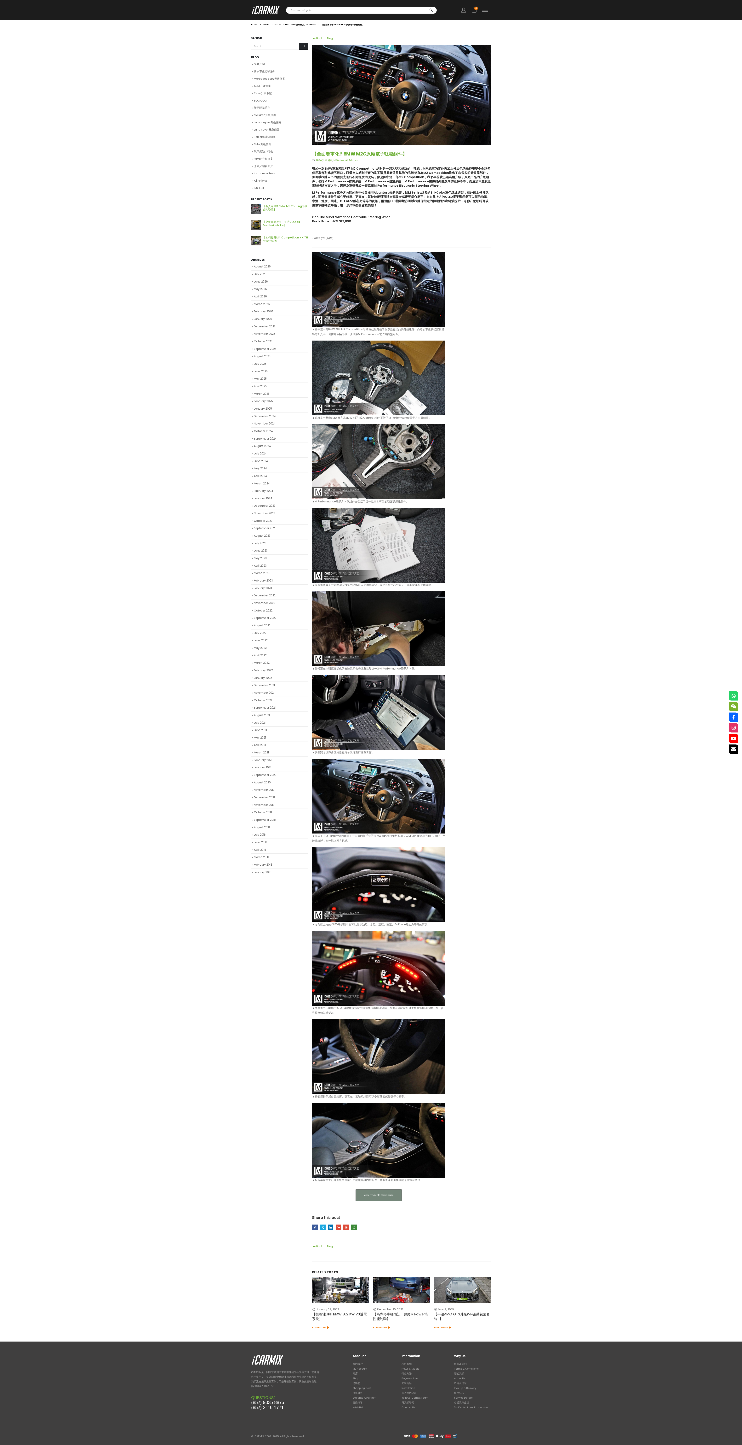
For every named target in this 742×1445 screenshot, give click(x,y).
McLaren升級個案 (265, 115)
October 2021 (263, 700)
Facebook (315, 1227)
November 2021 (264, 693)
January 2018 (262, 872)
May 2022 (260, 648)
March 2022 (262, 663)
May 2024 (260, 468)
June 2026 (261, 282)
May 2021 (260, 738)
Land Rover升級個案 (266, 130)
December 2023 (265, 506)
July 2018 (260, 835)
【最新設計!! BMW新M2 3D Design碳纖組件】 (461, 1316)
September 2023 (265, 528)
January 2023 (263, 588)
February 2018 (263, 865)
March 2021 (261, 752)
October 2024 (263, 431)
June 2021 (260, 730)
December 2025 (265, 326)
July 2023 (260, 543)
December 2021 (264, 685)
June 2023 (261, 551)
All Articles (351, 160)
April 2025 (260, 386)
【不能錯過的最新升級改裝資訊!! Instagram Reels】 (282, 223)
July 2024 (260, 453)
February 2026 (263, 311)
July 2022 (260, 633)
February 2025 (263, 401)
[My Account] (463, 10)
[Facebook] (733, 717)
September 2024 (265, 439)
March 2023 (262, 573)
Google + (338, 1227)
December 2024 (265, 416)
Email (346, 1227)
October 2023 (263, 521)
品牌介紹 (259, 64)
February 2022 (263, 670)
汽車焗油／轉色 (263, 151)
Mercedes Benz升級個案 (269, 79)
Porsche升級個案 (265, 137)
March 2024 (262, 483)
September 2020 (265, 775)
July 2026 (260, 274)
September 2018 (265, 820)
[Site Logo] (265, 10)
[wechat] (733, 706)
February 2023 (263, 580)
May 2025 (260, 379)
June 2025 (261, 371)
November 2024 (265, 423)
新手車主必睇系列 (265, 71)
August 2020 (262, 782)
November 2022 (264, 603)
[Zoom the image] (267, 1356)
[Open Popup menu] (485, 10)
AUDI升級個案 (262, 86)
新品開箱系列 (262, 108)
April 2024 (260, 476)
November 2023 (264, 513)
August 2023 (262, 536)
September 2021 (265, 708)
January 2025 (263, 409)
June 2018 (260, 842)
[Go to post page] (340, 1290)
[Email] (733, 749)
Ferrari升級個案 (263, 159)
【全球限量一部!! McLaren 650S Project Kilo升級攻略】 (283, 239)
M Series (339, 160)
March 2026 (262, 304)
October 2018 (263, 812)
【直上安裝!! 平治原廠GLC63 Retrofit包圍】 (395, 1316)
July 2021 (259, 723)
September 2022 (265, 618)
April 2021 (260, 745)
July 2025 (260, 364)
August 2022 (262, 625)
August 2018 (262, 827)
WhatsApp (354, 1227)
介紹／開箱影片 (263, 166)
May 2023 (260, 558)
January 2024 (263, 498)
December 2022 (265, 595)
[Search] (431, 10)
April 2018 (260, 850)
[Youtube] (733, 738)
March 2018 (261, 857)
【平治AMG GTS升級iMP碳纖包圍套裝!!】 (340, 1316)
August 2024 (262, 446)
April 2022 (260, 655)
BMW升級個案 (324, 160)
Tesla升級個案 (263, 93)
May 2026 (260, 289)
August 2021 (262, 715)
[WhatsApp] (733, 696)
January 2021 (262, 767)
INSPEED (259, 188)
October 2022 (263, 610)
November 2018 (264, 805)
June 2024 (261, 461)
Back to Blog (324, 38)
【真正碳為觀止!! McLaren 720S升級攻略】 (284, 208)
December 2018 (264, 797)
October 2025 (263, 341)
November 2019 (264, 790)
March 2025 (262, 394)
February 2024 (263, 491)
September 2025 (265, 349)
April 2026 (260, 296)
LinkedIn (330, 1227)
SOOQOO (260, 100)
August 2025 (262, 356)
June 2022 (261, 640)
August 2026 (262, 266)
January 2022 (263, 678)
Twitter (323, 1227)
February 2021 (263, 760)
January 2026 (263, 319)
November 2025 (264, 334)
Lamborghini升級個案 (267, 122)
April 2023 (260, 566)
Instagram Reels (265, 173)
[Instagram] (733, 728)
